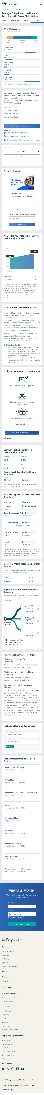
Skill (21, 156)
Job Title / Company (13, 732)
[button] (4, 20)
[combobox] (22, 110)
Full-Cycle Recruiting (12, 532)
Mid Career (7, 280)
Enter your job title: (22, 424)
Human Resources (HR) (13, 513)
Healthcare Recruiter (22, 10)
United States (5, 10)
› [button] (37, 191)
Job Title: (11, 903)
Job (13, 10)
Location (9, 739)
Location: (7, 107)
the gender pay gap (14, 486)
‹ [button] (7, 191)
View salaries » (29, 611)
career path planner (27, 599)
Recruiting (8, 506)
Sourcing (7, 542)
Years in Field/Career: (11, 117)
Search (9, 747)
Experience (21, 152)
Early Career (8, 276)
